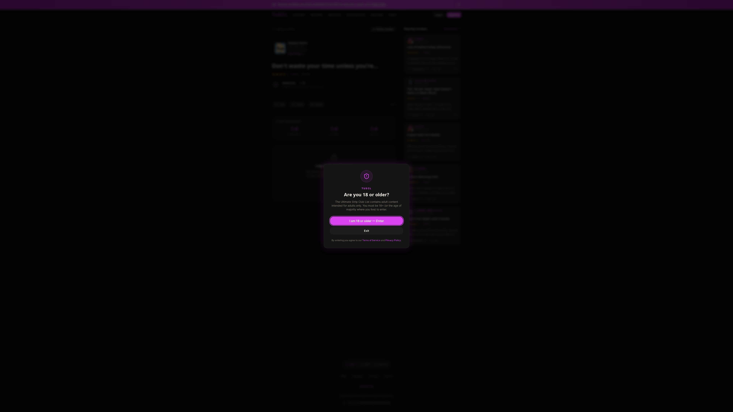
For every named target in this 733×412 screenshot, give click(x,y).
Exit (366, 230)
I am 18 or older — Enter (366, 221)
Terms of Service (371, 240)
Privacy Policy (393, 240)
